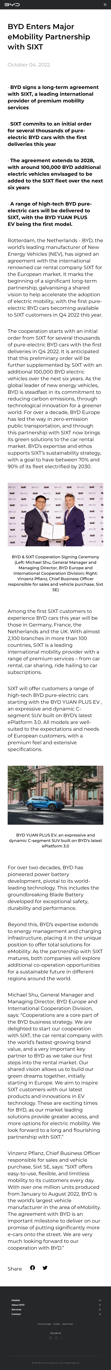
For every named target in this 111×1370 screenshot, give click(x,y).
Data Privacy (67, 1324)
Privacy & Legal (44, 1324)
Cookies (56, 1324)
